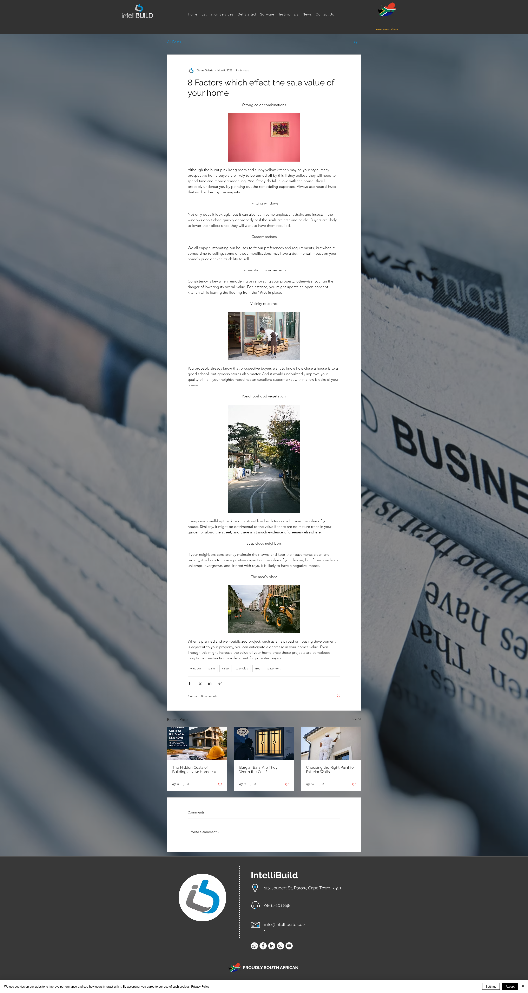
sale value (242, 668)
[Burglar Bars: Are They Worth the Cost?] (264, 743)
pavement (274, 668)
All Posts (174, 42)
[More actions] (337, 70)
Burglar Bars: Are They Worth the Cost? (258, 769)
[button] (356, 42)
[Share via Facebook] (190, 683)
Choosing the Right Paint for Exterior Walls (330, 769)
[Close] (523, 986)
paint (212, 668)
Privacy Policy (200, 986)
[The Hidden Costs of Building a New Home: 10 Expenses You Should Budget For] (197, 743)
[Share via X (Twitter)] (200, 683)
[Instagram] (280, 945)
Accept (510, 986)
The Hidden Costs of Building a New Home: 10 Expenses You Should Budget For (194, 769)
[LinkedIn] (271, 945)
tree (257, 668)
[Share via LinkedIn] (210, 683)
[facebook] (263, 945)
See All (356, 719)
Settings (491, 986)
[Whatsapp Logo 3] (254, 945)
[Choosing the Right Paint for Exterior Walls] (331, 743)
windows (196, 668)
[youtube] (289, 945)
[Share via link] (220, 683)
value (225, 668)
